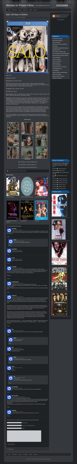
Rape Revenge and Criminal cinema (60, 55)
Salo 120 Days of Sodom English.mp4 (27, 162)
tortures (24, 170)
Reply (8, 236)
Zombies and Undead (57, 78)
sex (18, 170)
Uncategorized (56, 70)
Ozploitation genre (56, 49)
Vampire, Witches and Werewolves (60, 72)
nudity (13, 170)
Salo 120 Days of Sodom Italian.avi (27, 164)
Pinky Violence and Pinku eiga (59, 51)
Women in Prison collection (58, 76)
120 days (10, 170)
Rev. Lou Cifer (15, 395)
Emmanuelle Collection (57, 40)
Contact (35, 9)
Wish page (25, 9)
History (20, 9)
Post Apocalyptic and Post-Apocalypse (61, 53)
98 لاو (13, 366)
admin (15, 239)
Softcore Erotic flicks (57, 61)
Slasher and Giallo (56, 59)
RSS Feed (57, 16)
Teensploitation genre (57, 68)
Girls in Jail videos (56, 42)
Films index (14, 9)
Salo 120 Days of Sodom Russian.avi (27, 167)
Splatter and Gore (56, 63)
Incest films (55, 46)
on (18, 250)
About (30, 9)
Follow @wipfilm (60, 19)
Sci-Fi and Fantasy (57, 57)
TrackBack (10, 449)
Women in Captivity (21, 17)
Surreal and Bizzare (57, 64)
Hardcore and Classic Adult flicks (60, 44)
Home (9, 9)
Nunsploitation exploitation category (60, 48)
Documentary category (58, 38)
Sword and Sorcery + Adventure (59, 66)
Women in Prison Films (20, 5)
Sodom (21, 170)
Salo (16, 170)
